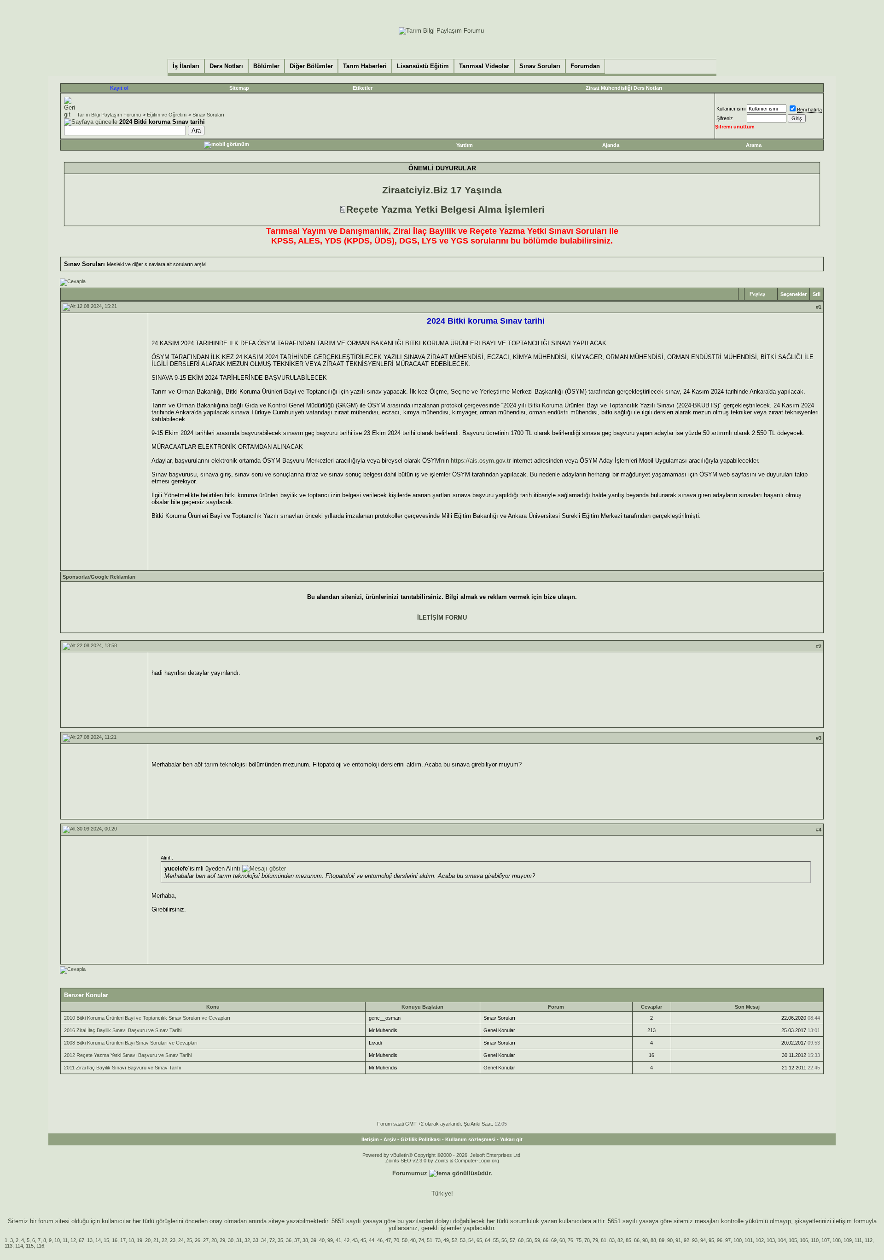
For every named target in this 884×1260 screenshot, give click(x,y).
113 (8, 1245)
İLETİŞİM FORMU (442, 617)
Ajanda (610, 145)
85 (628, 1240)
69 (554, 1240)
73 (438, 1240)
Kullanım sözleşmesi (470, 1139)
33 (255, 1240)
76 (570, 1240)
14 (98, 1240)
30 (230, 1240)
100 (737, 1240)
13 (90, 1240)
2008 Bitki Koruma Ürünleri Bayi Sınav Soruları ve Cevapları (131, 1042)
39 (313, 1240)
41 (338, 1240)
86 (637, 1240)
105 (793, 1240)
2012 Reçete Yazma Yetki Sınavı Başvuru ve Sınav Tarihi (128, 1055)
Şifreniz (724, 118)
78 (587, 1240)
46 (380, 1240)
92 (686, 1240)
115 (30, 1245)
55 (496, 1240)
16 (114, 1240)
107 (825, 1240)
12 (73, 1240)
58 (529, 1240)
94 (703, 1240)
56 (504, 1240)
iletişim (842, 1221)
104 (782, 1240)
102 (760, 1240)
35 (280, 1240)
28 (214, 1240)
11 (65, 1240)
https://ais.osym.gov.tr (481, 460)
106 (804, 1240)
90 (670, 1240)
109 (847, 1240)
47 (388, 1240)
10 (57, 1240)
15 (106, 1240)
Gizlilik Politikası (421, 1139)
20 (148, 1240)
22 (164, 1240)
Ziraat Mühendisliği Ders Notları (624, 88)
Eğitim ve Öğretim (166, 114)
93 (695, 1240)
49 (446, 1240)
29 (222, 1240)
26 (197, 1240)
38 (305, 1240)
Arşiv (390, 1139)
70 (396, 1240)
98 (645, 1240)
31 (239, 1240)
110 (815, 1240)
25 (189, 1240)
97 (728, 1240)
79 (595, 1240)
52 (454, 1240)
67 (81, 1240)
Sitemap (239, 88)
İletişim (370, 1139)
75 (579, 1240)
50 (404, 1240)
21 (156, 1240)
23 (172, 1240)
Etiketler (362, 88)
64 (487, 1240)
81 (603, 1240)
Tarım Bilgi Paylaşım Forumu (109, 114)
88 (653, 1240)
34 (264, 1240)
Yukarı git (511, 1139)
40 (322, 1240)
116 (40, 1245)
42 (346, 1240)
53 (462, 1240)
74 (421, 1240)
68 (562, 1240)
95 (711, 1240)
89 (661, 1240)
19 (139, 1240)
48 (413, 1240)
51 (429, 1240)
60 (520, 1240)
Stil (816, 294)
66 (545, 1240)
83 (612, 1240)
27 (206, 1240)
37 (297, 1240)
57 (512, 1240)
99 (330, 1240)
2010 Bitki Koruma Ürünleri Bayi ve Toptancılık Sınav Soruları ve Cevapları (147, 1018)
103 (771, 1240)
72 (272, 1240)
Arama (754, 145)
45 (363, 1240)
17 (123, 1240)
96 (719, 1240)
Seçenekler (793, 294)
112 (868, 1240)
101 (748, 1240)
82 (620, 1240)
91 (678, 1240)
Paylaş (757, 293)
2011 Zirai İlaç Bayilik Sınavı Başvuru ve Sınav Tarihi (122, 1067)
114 (19, 1245)
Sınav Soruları (208, 114)
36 (288, 1240)
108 (836, 1240)
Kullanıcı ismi (730, 108)
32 (247, 1240)
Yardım (464, 145)
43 (355, 1240)
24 (181, 1240)
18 (131, 1240)
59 (537, 1240)
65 (479, 1240)
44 (371, 1240)
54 (471, 1240)
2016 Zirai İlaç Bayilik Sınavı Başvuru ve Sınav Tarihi (122, 1030)
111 (858, 1240)
